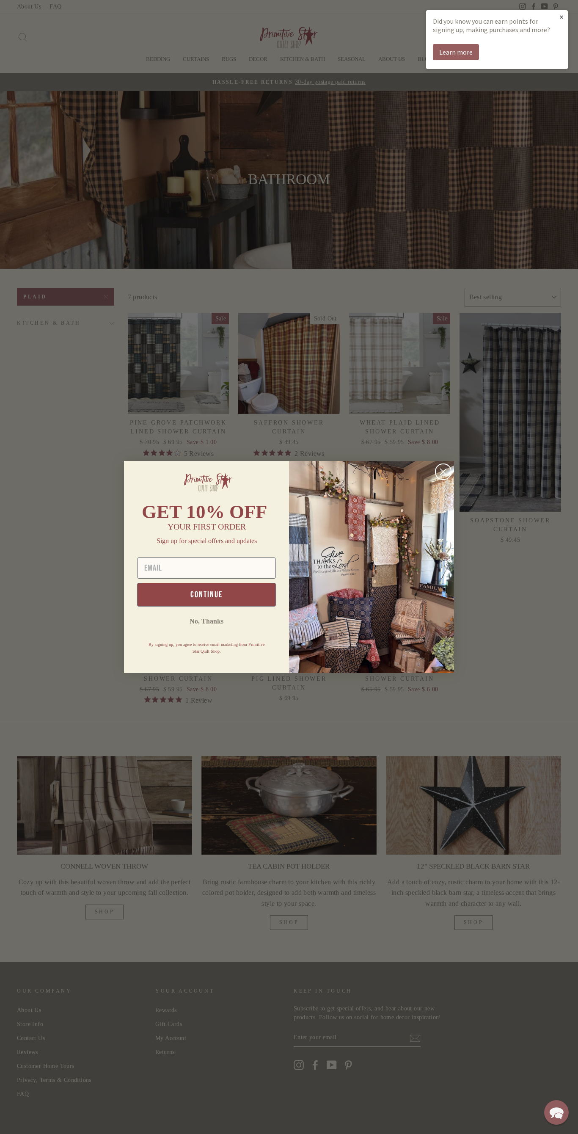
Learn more (456, 52)
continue (206, 595)
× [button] (561, 16)
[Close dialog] (443, 471)
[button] (556, 1112)
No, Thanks (206, 621)
